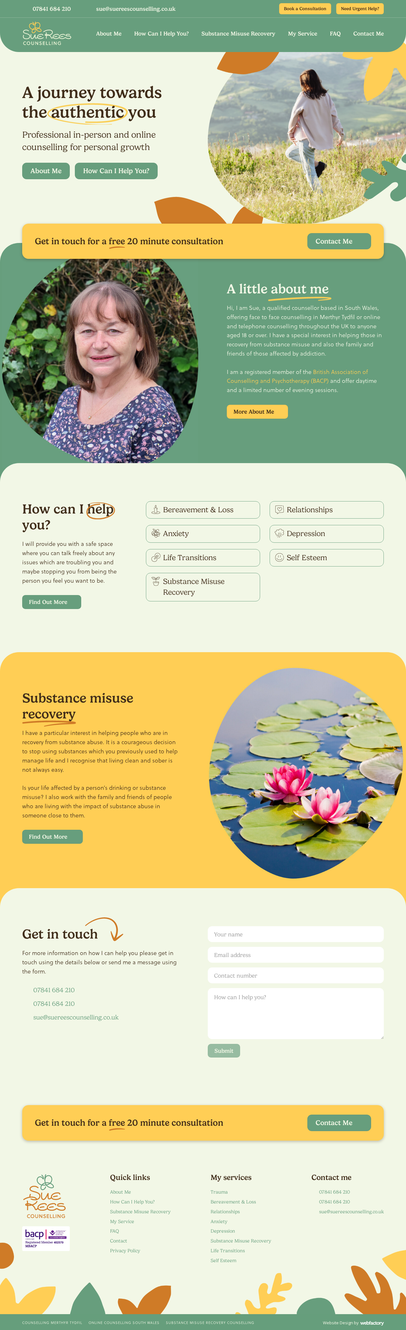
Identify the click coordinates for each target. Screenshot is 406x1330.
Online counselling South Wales (124, 1322)
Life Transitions (228, 1251)
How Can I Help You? (161, 33)
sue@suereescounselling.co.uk (135, 8)
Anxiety (219, 1221)
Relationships (225, 1212)
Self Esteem (223, 1260)
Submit (223, 1050)
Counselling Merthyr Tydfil (52, 1322)
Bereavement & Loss (233, 1202)
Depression (223, 1231)
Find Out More (48, 602)
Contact (118, 1241)
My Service (302, 33)
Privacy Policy (125, 1251)
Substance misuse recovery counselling (210, 1322)
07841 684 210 (52, 8)
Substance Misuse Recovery (238, 33)
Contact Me (368, 33)
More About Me (253, 411)
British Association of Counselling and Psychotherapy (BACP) (297, 376)
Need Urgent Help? (360, 8)
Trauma (219, 1192)
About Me (108, 33)
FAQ (335, 33)
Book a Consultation (305, 8)
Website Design (338, 1323)
